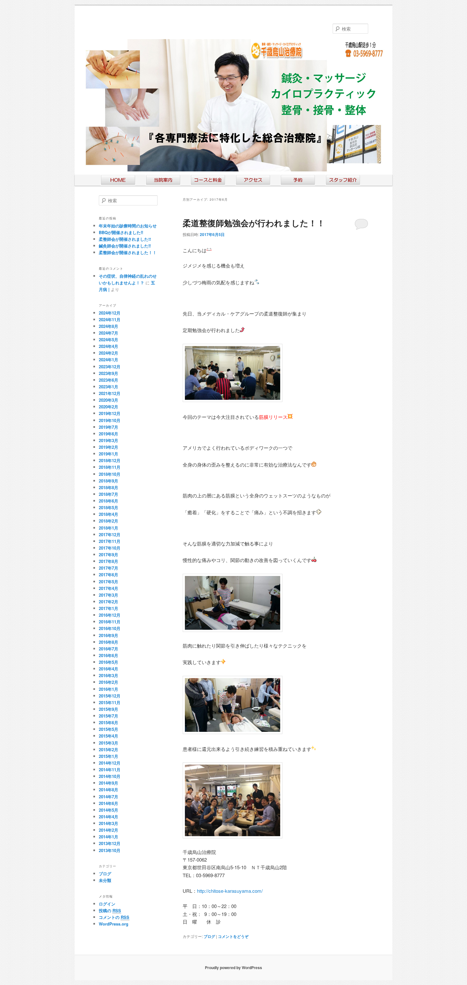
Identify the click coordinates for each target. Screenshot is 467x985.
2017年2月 (108, 602)
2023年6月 (108, 380)
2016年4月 (108, 669)
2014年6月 (108, 803)
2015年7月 (108, 716)
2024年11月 (109, 319)
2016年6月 (108, 655)
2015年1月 (108, 756)
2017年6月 (108, 575)
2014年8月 (108, 790)
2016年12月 (109, 615)
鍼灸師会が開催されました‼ (125, 246)
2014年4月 (108, 817)
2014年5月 (108, 810)
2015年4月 (108, 736)
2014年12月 (109, 763)
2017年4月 (108, 588)
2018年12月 (109, 460)
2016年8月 (108, 642)
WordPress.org (113, 924)
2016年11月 (109, 622)
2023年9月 (108, 373)
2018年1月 (108, 528)
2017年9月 (108, 554)
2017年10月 (109, 548)
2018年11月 (109, 467)
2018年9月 (108, 481)
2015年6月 (108, 722)
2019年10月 (109, 420)
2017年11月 (109, 541)
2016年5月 (108, 662)
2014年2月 (108, 830)
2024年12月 (109, 313)
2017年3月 (108, 595)
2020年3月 (108, 400)
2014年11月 (109, 769)
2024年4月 (108, 346)
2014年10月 (109, 776)
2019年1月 (108, 454)
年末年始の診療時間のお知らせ (128, 226)
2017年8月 (108, 561)
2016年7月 (108, 649)
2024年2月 (108, 353)
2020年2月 (108, 407)
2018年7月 (108, 494)
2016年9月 (108, 635)
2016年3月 (108, 675)
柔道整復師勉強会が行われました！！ (254, 223)
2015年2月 (108, 749)
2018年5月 (108, 507)
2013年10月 (109, 850)
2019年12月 (109, 413)
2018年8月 (108, 487)
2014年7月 (108, 797)
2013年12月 (109, 843)
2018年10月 (109, 474)
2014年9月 (108, 783)
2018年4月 (108, 514)
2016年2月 (108, 682)
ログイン (107, 904)
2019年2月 (108, 447)
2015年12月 (109, 696)
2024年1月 (108, 360)
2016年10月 (109, 628)
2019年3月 (108, 440)
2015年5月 (108, 729)
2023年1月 (108, 387)
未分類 (105, 880)
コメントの (114, 917)
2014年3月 (108, 823)
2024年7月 (108, 333)
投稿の (110, 910)
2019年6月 (108, 434)
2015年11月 (109, 702)
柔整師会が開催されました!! (125, 239)
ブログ (209, 936)
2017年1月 (108, 608)
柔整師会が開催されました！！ (128, 252)
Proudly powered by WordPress (233, 967)
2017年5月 (108, 582)
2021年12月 (109, 393)
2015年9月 (108, 709)
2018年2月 (108, 521)
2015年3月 (108, 743)
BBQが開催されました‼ (121, 232)
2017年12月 (109, 534)
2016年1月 (108, 689)
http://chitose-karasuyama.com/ (230, 890)
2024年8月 (108, 326)
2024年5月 (108, 339)
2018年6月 (108, 501)
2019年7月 (108, 427)
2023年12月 (109, 367)
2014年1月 (108, 837)
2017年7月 (108, 568)
